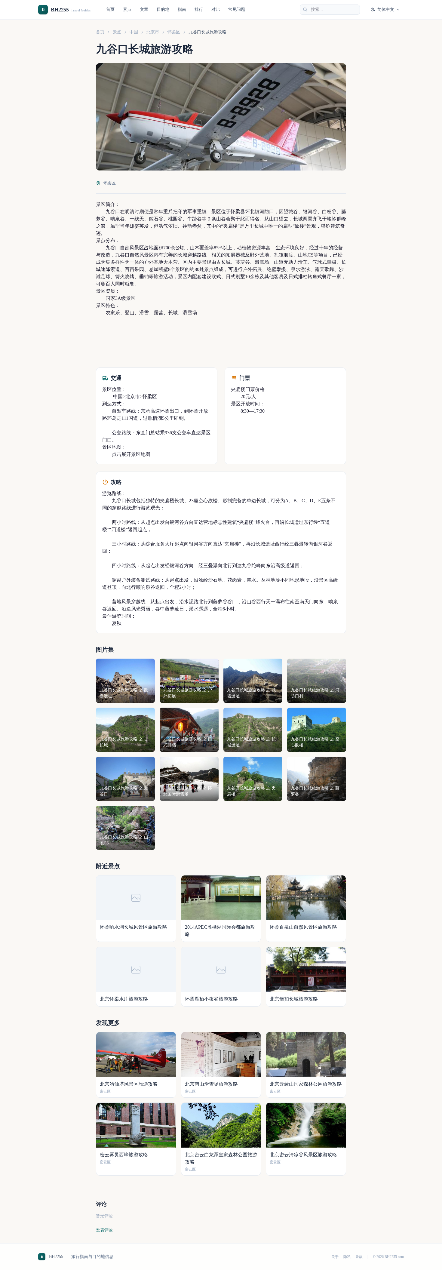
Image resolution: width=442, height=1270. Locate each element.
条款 (359, 1257)
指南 (182, 9)
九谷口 (113, 211)
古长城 (223, 262)
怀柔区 (173, 32)
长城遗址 (294, 522)
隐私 (347, 1257)
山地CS (306, 254)
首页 (110, 9)
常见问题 (236, 9)
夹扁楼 (230, 226)
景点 (127, 9)
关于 (335, 1257)
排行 (199, 9)
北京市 (152, 32)
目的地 (163, 9)
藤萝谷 (242, 262)
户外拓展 (252, 269)
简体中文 (385, 9)
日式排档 (298, 276)
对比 (215, 9)
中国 (134, 32)
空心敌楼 (208, 500)
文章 (144, 9)
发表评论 (104, 1230)
